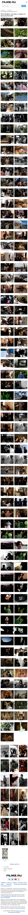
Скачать (7, 27)
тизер (4, 870)
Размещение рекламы (14, 912)
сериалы (20, 882)
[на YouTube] (15, 879)
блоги (25, 882)
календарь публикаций (20, 884)
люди (2, 884)
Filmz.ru (22, 891)
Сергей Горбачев (5, 897)
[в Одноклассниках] (18, 879)
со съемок (6, 866)
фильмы (14, 882)
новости (9, 882)
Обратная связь (20, 910)
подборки (9, 884)
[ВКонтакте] (9, 879)
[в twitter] (12, 879)
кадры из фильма (7, 868)
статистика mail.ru (6, 885)
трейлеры (3, 882)
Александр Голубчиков (10, 896)
